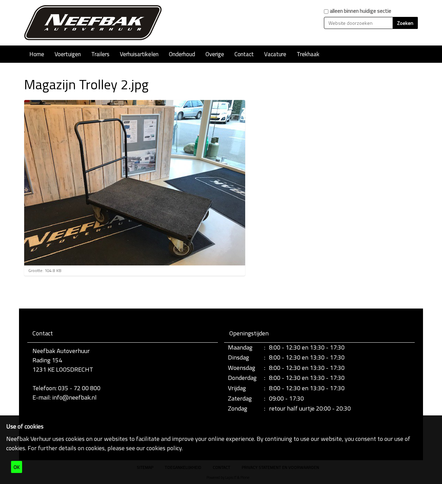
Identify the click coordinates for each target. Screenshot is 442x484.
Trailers (100, 54)
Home (36, 54)
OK (16, 467)
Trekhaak (308, 54)
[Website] (93, 22)
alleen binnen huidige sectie (360, 11)
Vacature (275, 54)
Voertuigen (68, 54)
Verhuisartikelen (139, 54)
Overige (214, 54)
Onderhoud (182, 54)
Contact (244, 54)
